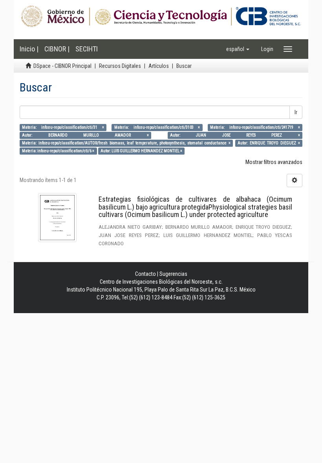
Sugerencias (173, 274)
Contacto (145, 274)
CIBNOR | (57, 49)
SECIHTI (86, 49)
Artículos (158, 66)
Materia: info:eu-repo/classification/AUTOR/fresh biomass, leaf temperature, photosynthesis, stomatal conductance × (126, 143)
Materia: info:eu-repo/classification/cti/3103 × (157, 127)
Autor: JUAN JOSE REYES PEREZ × (235, 135)
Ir (296, 112)
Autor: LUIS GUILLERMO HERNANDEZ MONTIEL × (141, 150)
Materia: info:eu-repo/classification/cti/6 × (58, 150)
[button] (237, 49)
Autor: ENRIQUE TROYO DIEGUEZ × (269, 143)
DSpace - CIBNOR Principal (62, 66)
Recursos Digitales (120, 66)
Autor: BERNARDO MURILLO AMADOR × (85, 135)
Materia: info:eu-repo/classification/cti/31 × (63, 127)
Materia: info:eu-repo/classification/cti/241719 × (255, 127)
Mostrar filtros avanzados (273, 162)
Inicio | (29, 49)
